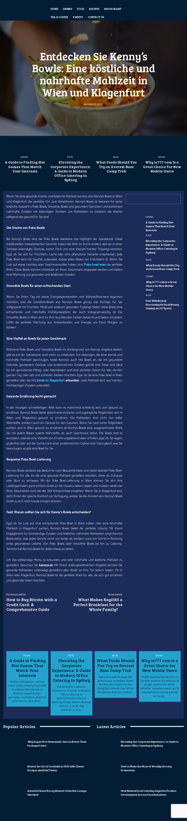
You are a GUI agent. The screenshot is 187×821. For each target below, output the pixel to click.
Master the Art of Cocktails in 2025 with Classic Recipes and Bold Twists (55, 768)
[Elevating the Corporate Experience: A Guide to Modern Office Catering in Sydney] (71, 137)
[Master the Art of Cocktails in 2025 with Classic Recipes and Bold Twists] (14, 768)
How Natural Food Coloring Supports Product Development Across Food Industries (148, 792)
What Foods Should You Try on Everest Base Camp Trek (116, 166)
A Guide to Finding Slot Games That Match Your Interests (25, 166)
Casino (24, 157)
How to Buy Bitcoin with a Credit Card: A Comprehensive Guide (31, 604)
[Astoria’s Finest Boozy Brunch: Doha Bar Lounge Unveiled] (14, 793)
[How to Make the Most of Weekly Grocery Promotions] (108, 768)
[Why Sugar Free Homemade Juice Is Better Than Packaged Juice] (14, 744)
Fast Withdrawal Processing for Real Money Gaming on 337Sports (162, 304)
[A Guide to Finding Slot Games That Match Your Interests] (25, 137)
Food (70, 157)
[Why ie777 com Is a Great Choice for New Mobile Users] (162, 137)
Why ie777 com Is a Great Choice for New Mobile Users (162, 166)
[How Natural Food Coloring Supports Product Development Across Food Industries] (108, 793)
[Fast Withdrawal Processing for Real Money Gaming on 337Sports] (134, 302)
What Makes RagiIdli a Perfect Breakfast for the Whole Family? (97, 604)
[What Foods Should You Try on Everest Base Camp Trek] (116, 137)
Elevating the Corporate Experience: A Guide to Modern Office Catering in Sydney (70, 171)
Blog (116, 157)
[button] (148, 10)
